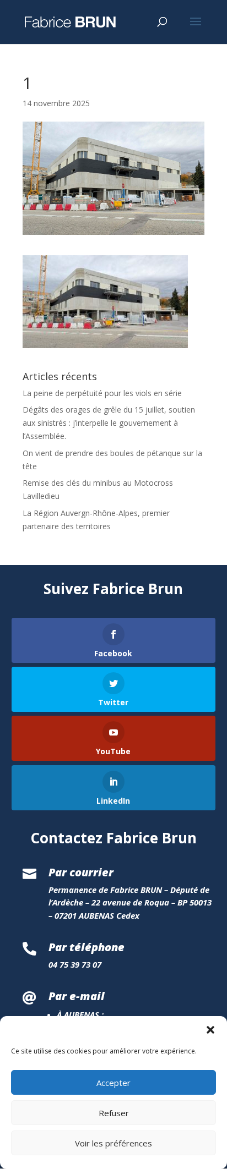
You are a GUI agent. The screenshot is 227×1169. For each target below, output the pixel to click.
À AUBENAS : (80, 1014)
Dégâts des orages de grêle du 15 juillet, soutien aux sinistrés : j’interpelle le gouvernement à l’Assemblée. (109, 422)
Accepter (113, 1082)
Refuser (114, 1112)
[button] (210, 1029)
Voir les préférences (113, 1143)
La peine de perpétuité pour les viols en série (102, 393)
